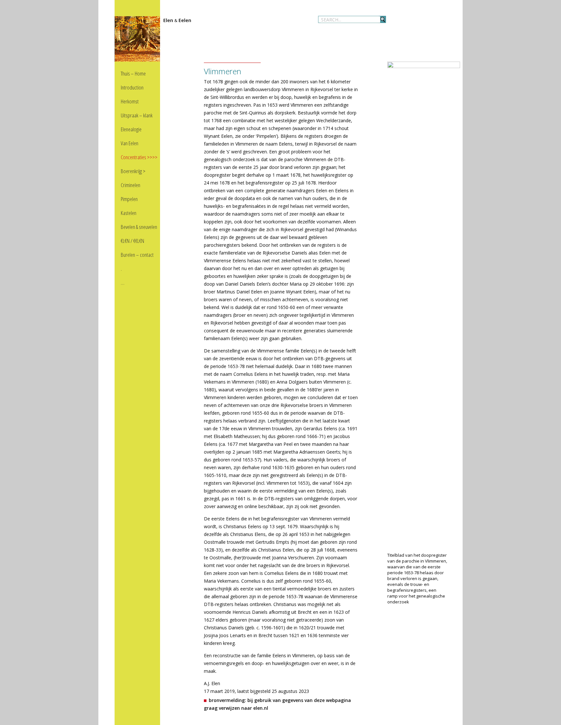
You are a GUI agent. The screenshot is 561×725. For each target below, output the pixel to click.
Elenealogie (131, 129)
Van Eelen (129, 143)
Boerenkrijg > (133, 171)
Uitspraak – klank (137, 115)
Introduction (132, 87)
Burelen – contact (137, 254)
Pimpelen (129, 199)
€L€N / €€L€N (132, 240)
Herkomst (130, 101)
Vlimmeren (222, 71)
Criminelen (130, 185)
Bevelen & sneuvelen (139, 227)
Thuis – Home (133, 73)
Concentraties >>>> (139, 157)
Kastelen (128, 213)
